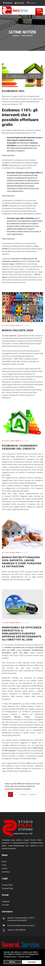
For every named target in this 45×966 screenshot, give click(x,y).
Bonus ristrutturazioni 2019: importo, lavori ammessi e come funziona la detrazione (21, 562)
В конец (32, 794)
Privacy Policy (7, 885)
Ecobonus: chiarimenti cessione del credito (20, 447)
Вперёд (23, 794)
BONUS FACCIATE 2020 (17, 330)
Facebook (8, 3)
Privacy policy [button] (24, 956)
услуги (4, 868)
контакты (6, 872)
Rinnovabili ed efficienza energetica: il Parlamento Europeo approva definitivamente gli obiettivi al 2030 (22, 633)
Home (4, 861)
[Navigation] (42, 20)
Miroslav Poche (22, 717)
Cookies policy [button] (10, 956)
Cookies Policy (7, 888)
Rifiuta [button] (12, 962)
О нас (4, 865)
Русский (33, 3)
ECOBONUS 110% (13, 91)
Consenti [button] (32, 962)
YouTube (20, 3)
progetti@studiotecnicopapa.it (24, 925)
